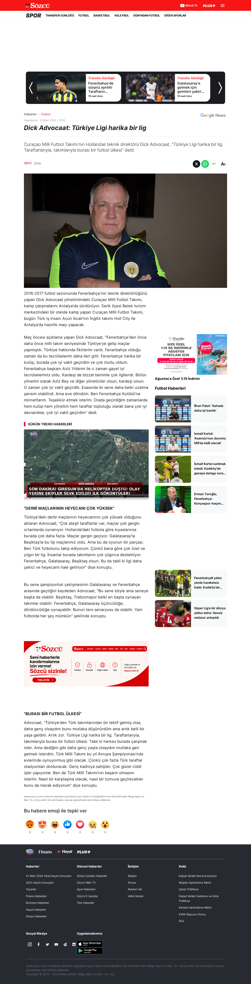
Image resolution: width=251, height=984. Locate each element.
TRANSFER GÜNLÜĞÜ (59, 15)
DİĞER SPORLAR (175, 15)
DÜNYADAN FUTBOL (146, 15)
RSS (181, 921)
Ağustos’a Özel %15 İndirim (177, 379)
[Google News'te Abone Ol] (213, 115)
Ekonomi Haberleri (37, 902)
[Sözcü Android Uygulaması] (90, 950)
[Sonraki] (220, 88)
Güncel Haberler (89, 866)
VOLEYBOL (121, 15)
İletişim (132, 876)
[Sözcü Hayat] (64, 851)
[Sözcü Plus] (83, 851)
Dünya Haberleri (36, 916)
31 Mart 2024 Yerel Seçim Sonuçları (48, 876)
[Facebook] (39, 944)
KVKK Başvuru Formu (192, 914)
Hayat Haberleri (36, 909)
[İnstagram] (30, 944)
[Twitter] (47, 944)
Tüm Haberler (85, 902)
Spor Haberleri (86, 889)
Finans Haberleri (36, 896)
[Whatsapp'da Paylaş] (205, 164)
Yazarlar (31, 889)
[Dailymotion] (65, 944)
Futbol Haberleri (170, 388)
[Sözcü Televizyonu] (30, 851)
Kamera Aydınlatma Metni (195, 907)
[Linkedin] (74, 944)
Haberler (30, 114)
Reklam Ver (135, 889)
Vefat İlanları (136, 896)
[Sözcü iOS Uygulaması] (90, 944)
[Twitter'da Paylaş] (196, 164)
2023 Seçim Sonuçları (40, 882)
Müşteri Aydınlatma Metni (195, 882)
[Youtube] (56, 944)
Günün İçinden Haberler (92, 876)
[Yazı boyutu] (223, 164)
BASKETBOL (102, 15)
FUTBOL (83, 15)
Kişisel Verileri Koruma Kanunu (198, 876)
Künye (132, 882)
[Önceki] (31, 88)
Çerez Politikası (188, 889)
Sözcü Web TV (86, 882)
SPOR (33, 15)
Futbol (45, 114)
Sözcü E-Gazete (87, 896)
